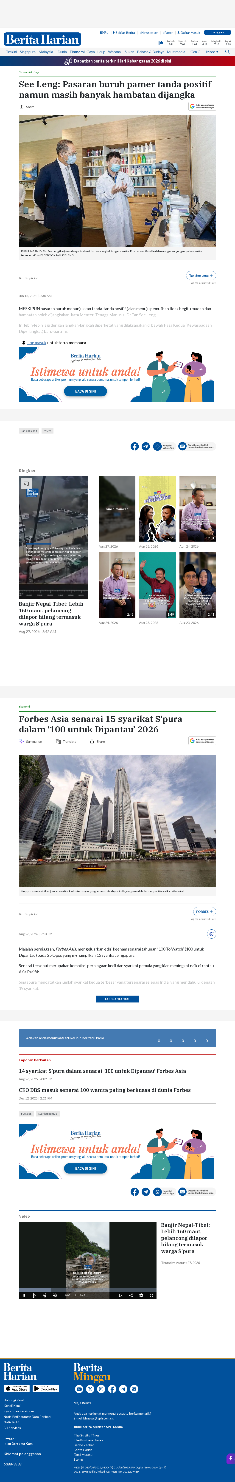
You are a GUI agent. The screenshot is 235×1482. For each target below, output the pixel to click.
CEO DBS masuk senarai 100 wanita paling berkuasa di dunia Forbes (105, 1090)
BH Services (12, 1428)
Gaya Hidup (96, 51)
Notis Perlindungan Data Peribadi (27, 1417)
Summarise (34, 741)
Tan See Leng (29, 430)
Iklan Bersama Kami (19, 1443)
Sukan (129, 51)
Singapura (28, 51)
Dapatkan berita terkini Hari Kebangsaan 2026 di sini (122, 60)
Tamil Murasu (83, 1454)
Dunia (62, 51)
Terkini (11, 51)
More (210, 51)
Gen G (195, 51)
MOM (47, 430)
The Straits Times (87, 1435)
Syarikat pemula (48, 1113)
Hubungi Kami (14, 1400)
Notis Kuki (11, 1422)
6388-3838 (13, 1464)
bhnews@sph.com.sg (98, 1418)
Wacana (114, 51)
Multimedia (176, 51)
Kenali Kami (12, 1406)
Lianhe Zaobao (84, 1445)
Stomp (78, 1459)
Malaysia (46, 51)
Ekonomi (77, 51)
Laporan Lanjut (117, 999)
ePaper (167, 32)
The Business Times (88, 1440)
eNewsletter (149, 32)
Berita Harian (83, 1450)
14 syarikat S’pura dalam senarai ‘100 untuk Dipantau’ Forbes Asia (102, 1071)
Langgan (218, 32)
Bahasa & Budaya (150, 51)
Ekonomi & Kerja (29, 72)
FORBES (26, 1113)
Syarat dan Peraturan (19, 1411)
